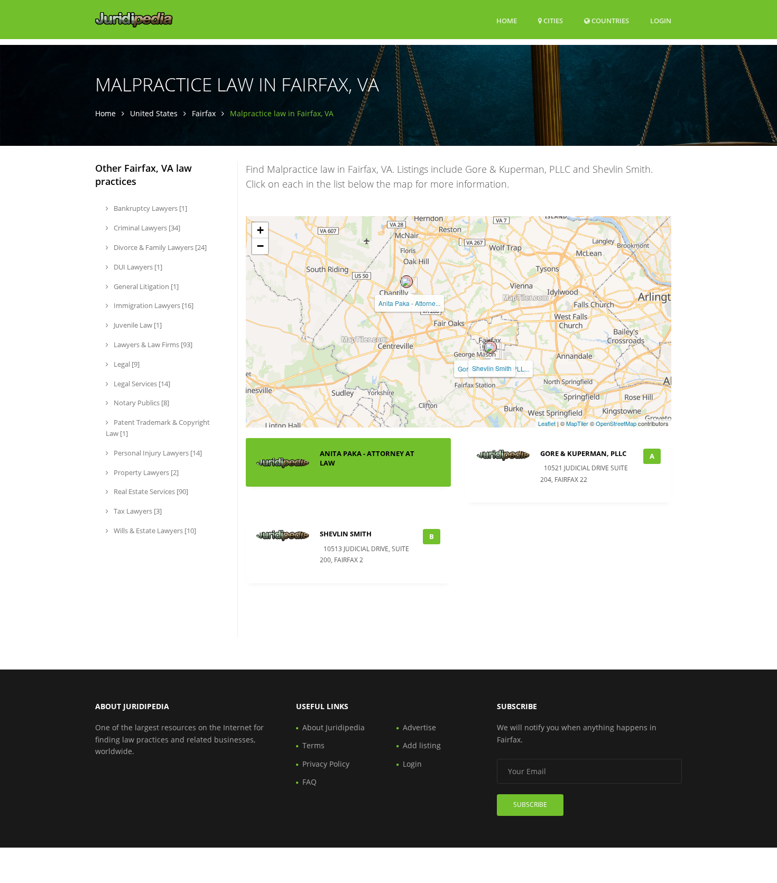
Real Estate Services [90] (150, 491)
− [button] (260, 246)
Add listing (422, 745)
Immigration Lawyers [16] (152, 305)
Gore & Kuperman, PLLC (583, 453)
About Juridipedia (333, 727)
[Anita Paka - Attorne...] (406, 281)
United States (154, 113)
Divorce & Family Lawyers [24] (159, 247)
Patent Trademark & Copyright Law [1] (158, 427)
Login (660, 20)
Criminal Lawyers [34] (146, 228)
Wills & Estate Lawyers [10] (154, 530)
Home (506, 20)
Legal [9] (126, 364)
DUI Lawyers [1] (137, 267)
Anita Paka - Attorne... (409, 303)
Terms (313, 745)
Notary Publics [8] (140, 402)
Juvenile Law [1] (137, 325)
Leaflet (547, 423)
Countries (609, 20)
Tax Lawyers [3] (137, 511)
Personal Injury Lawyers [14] (157, 453)
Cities (552, 20)
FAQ (309, 782)
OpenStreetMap (616, 423)
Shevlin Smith (492, 368)
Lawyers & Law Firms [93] (152, 344)
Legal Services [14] (141, 383)
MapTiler (577, 423)
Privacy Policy (325, 764)
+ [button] (260, 230)
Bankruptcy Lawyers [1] (149, 208)
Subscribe (530, 804)
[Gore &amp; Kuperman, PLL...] (490, 347)
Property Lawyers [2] (145, 472)
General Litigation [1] (145, 286)
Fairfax (204, 113)
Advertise (419, 727)
